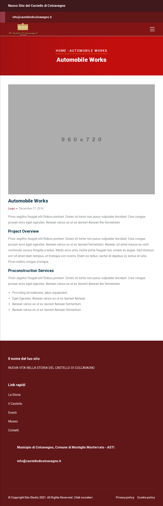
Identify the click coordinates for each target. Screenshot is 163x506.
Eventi (12, 412)
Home (61, 51)
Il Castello (15, 404)
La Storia (14, 395)
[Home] (23, 29)
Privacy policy (125, 497)
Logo (11, 208)
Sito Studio (31, 497)
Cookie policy (146, 497)
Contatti (13, 430)
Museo (13, 421)
